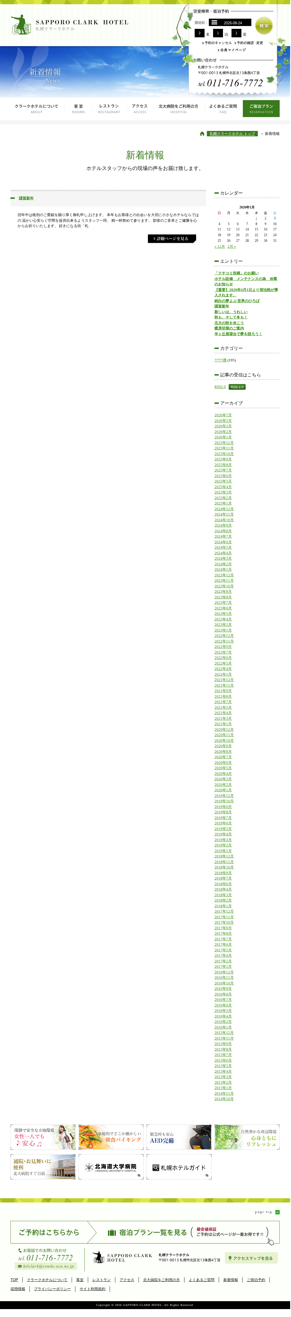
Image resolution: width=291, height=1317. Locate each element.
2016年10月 (224, 983)
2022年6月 (223, 658)
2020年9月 (223, 746)
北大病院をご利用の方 (179, 110)
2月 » (232, 246)
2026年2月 (223, 432)
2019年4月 (223, 834)
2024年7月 (223, 536)
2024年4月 (223, 553)
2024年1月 (223, 569)
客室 (78, 110)
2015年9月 (223, 1044)
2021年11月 (224, 685)
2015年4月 (223, 1071)
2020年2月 (223, 785)
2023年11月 (224, 580)
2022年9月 (223, 647)
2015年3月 (223, 1077)
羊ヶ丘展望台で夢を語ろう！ (238, 334)
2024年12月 (224, 509)
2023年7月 (223, 602)
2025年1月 (223, 503)
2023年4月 (223, 619)
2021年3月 (223, 718)
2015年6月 (223, 1060)
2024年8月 (223, 531)
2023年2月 (223, 624)
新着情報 (230, 1280)
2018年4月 (223, 889)
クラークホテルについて (37, 110)
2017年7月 (223, 939)
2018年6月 (223, 884)
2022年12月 (224, 635)
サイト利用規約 (92, 1289)
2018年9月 (223, 873)
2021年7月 (223, 702)
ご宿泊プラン (261, 110)
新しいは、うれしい (231, 312)
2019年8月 (223, 812)
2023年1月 (223, 630)
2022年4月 (223, 669)
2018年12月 (224, 856)
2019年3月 (223, 840)
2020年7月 (223, 757)
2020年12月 (224, 729)
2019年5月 (223, 829)
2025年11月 (224, 448)
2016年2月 (223, 1021)
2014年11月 (224, 1093)
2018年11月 (224, 862)
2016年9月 (223, 988)
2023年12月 (224, 575)
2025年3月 (223, 492)
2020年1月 (223, 790)
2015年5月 (223, 1066)
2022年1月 (223, 674)
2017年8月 (223, 933)
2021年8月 (223, 696)
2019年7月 (223, 818)
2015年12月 (224, 1033)
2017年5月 (223, 950)
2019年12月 (224, 796)
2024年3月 (223, 558)
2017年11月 (224, 917)
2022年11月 (224, 641)
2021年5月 (223, 707)
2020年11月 (224, 735)
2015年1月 (223, 1088)
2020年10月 (224, 740)
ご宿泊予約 (256, 1280)
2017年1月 (223, 966)
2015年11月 (224, 1038)
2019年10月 (224, 801)
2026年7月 (223, 415)
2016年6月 (223, 1005)
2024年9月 (223, 525)
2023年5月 (223, 613)
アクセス (140, 110)
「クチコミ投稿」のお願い (236, 273)
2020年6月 (223, 762)
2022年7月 (223, 652)
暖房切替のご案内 (229, 328)
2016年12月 (224, 972)
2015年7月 (223, 1055)
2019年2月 (223, 845)
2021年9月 (223, 691)
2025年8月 (223, 465)
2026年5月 (223, 421)
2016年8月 (223, 994)
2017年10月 (224, 922)
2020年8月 (223, 751)
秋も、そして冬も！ (231, 317)
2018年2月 (223, 900)
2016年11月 (224, 977)
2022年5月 (223, 663)
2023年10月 (224, 586)
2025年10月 (224, 454)
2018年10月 (224, 867)
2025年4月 (223, 487)
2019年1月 (223, 851)
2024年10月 (224, 520)
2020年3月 (223, 779)
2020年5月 (223, 768)
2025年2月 (223, 498)
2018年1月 (223, 906)
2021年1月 (223, 724)
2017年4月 (223, 955)
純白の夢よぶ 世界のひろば (237, 301)
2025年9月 (223, 459)
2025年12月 (224, 443)
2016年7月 (223, 999)
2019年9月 (223, 807)
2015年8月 (223, 1049)
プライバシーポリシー (52, 1289)
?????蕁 (220, 360)
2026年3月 (223, 426)
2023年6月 (223, 608)
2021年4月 (223, 713)
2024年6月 (223, 542)
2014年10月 (224, 1099)
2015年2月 (223, 1082)
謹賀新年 (26, 198)
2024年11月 (224, 514)
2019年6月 (223, 823)
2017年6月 (223, 944)
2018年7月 (223, 878)
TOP (14, 1280)
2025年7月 (223, 470)
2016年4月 (223, 1016)
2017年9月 (223, 928)
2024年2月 (223, 564)
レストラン (109, 110)
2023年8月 (223, 597)
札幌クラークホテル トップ (232, 134)
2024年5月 (223, 547)
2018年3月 (223, 895)
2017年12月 (224, 911)
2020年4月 (223, 773)
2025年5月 (223, 481)
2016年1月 (223, 1027)
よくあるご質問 (224, 110)
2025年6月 (223, 476)
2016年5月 (223, 1010)
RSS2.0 (220, 387)
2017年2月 (223, 961)
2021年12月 (224, 680)
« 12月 (219, 246)
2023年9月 (223, 591)
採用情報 (17, 1289)
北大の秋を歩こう (229, 323)
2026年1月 (223, 437)
